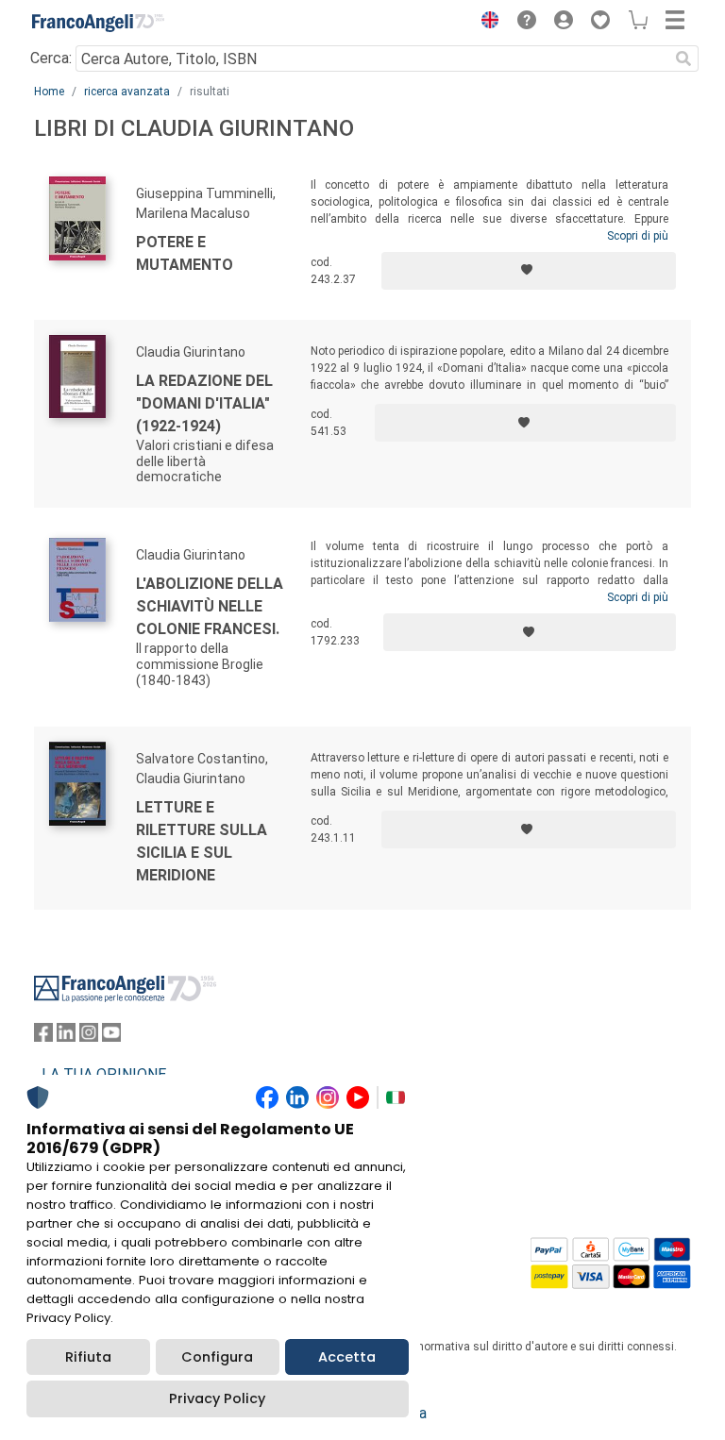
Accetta (347, 1357)
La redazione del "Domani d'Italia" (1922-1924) (204, 403)
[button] (485, 22)
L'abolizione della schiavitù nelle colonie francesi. (209, 606)
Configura (217, 1357)
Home (49, 91)
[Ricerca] (683, 58)
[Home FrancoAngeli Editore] (98, 22)
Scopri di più (637, 236)
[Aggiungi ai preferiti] (528, 271)
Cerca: (51, 58)
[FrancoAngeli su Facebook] (43, 1037)
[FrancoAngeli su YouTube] (111, 1037)
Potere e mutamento (184, 253)
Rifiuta (88, 1357)
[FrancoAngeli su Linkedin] (66, 1037)
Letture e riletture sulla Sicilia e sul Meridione (201, 841)
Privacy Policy (217, 1398)
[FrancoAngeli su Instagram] (88, 1037)
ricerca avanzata (127, 91)
